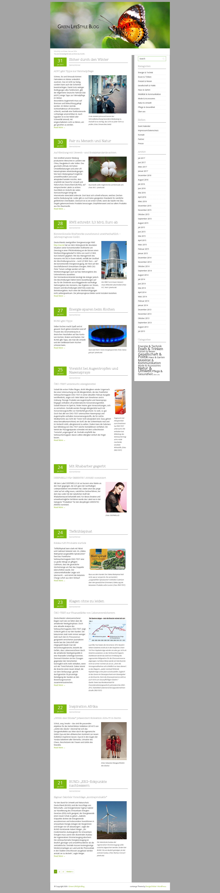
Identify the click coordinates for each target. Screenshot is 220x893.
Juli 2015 (141, 227)
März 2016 (142, 201)
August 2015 (143, 223)
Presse (141, 143)
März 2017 (142, 167)
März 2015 (142, 244)
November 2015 (144, 210)
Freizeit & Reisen (145, 81)
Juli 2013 (141, 331)
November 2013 (144, 314)
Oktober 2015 (143, 214)
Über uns (141, 111)
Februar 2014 (143, 301)
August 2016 (143, 179)
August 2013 (143, 327)
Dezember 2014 (144, 257)
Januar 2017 (143, 171)
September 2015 (145, 218)
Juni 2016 (142, 188)
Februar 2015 (143, 249)
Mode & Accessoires (146, 98)
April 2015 (142, 240)
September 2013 (145, 322)
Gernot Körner (74, 65)
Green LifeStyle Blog (76, 886)
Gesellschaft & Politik (146, 85)
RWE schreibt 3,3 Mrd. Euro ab (93, 222)
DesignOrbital (151, 886)
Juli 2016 (141, 184)
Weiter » (69, 871)
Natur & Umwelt (145, 103)
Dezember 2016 (144, 175)
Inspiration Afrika (83, 706)
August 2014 (143, 275)
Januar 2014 (143, 305)
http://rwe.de (59, 245)
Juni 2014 (142, 283)
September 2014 (145, 270)
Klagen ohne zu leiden (86, 601)
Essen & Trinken (144, 77)
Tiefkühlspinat (80, 531)
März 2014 (142, 296)
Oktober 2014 (143, 266)
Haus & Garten (144, 90)
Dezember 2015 (144, 205)
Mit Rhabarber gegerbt (87, 466)
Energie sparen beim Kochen (92, 309)
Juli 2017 (141, 158)
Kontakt (141, 135)
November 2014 (144, 262)
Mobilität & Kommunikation (149, 94)
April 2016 (142, 197)
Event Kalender (144, 126)
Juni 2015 (142, 231)
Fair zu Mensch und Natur (90, 141)
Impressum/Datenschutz (148, 130)
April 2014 (142, 292)
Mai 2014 (142, 288)
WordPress (161, 886)
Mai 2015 (142, 236)
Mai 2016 (142, 192)
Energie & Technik (145, 72)
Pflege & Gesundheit (146, 107)
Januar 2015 (143, 253)
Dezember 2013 (144, 309)
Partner (141, 139)
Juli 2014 (141, 279)
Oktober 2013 (143, 318)
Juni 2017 (142, 162)
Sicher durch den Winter (89, 59)
